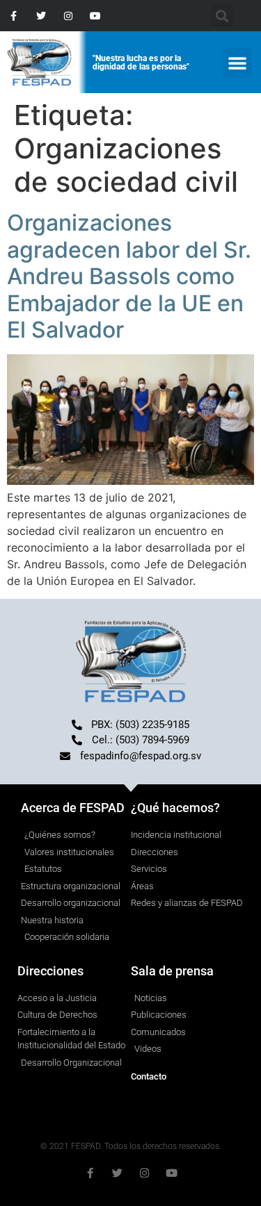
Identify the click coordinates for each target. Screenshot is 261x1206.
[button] (237, 62)
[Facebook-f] (13, 15)
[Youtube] (95, 15)
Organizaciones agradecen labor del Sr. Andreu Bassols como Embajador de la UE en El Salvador (129, 276)
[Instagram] (67, 15)
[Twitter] (40, 15)
